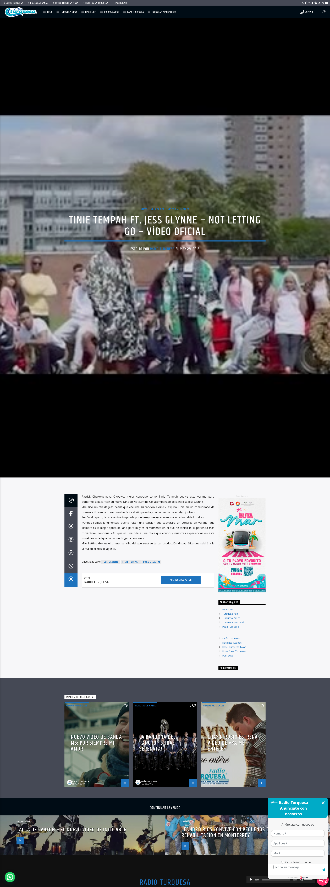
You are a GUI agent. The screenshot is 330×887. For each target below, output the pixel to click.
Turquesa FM (151, 602)
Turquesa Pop (111, 12)
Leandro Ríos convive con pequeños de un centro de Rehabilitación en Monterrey (243, 873)
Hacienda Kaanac (39, 3)
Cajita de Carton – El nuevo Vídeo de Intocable (71, 870)
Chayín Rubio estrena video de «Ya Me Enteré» (233, 784)
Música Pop (158, 227)
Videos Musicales (178, 227)
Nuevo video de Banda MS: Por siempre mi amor (96, 784)
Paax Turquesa (135, 12)
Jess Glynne (110, 602)
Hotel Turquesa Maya (67, 3)
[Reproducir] (251, 879)
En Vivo (308, 12)
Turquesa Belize (231, 659)
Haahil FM (90, 12)
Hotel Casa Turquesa (96, 3)
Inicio (50, 12)
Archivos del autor (180, 621)
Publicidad (121, 3)
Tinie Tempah (130, 602)
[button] (10, 877)
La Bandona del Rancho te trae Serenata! (157, 784)
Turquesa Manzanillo (164, 12)
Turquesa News (69, 12)
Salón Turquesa (14, 3)
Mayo (144, 227)
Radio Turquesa (162, 268)
